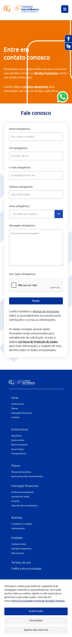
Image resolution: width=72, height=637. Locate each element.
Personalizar (36, 621)
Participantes (18, 528)
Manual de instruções (46, 311)
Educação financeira (21, 413)
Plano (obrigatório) (19, 206)
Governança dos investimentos (27, 476)
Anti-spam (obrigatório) (22, 274)
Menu (64, 9)
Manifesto (16, 436)
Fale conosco (17, 553)
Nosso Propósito (19, 445)
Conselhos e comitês (21, 524)
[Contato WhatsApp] (62, 97)
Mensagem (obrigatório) (22, 226)
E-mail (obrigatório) (20, 168)
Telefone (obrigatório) (21, 187)
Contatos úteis (18, 544)
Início (14, 398)
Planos (14, 408)
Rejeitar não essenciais (36, 630)
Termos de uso (21, 562)
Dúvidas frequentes (21, 549)
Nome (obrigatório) (19, 129)
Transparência (18, 454)
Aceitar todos (36, 611)
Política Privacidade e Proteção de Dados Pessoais (38, 601)
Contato (15, 417)
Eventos (15, 501)
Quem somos (17, 440)
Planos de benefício (21, 472)
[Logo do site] (21, 13)
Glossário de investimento (24, 506)
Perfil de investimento (22, 492)
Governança (17, 449)
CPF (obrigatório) (18, 148)
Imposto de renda (20, 497)
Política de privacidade (26, 569)
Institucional (17, 404)
